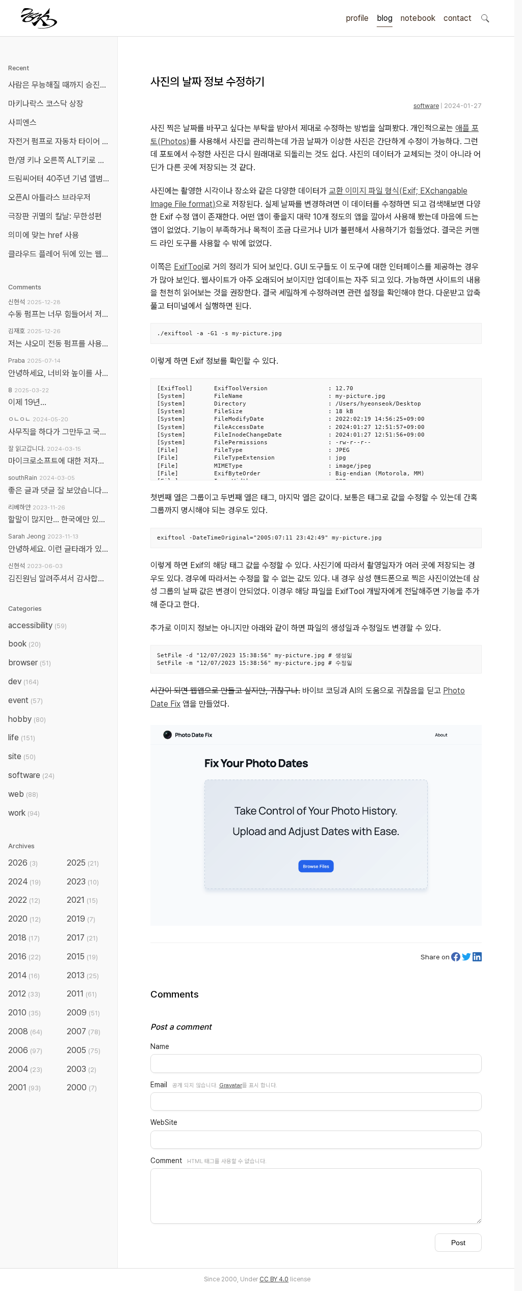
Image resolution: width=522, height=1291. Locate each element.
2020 (24, 919)
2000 (82, 1087)
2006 (25, 1050)
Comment (166, 1160)
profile (357, 18)
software (426, 106)
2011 (82, 994)
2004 (25, 1069)
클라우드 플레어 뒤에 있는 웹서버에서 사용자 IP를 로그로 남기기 (60, 254)
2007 (83, 1031)
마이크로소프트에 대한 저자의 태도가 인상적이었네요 (58, 461)
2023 (83, 881)
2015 (82, 956)
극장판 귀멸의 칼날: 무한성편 (55, 216)
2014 (24, 975)
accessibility (37, 625)
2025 (83, 863)
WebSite (163, 1122)
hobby (27, 719)
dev (23, 681)
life (21, 737)
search (485, 18)
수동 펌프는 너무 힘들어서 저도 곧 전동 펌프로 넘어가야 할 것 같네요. (58, 314)
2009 (83, 1012)
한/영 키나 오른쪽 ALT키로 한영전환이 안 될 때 (60, 160)
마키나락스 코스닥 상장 (46, 104)
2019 (81, 919)
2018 (24, 938)
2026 (23, 863)
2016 (24, 956)
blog (385, 18)
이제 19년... (27, 402)
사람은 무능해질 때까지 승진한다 (60, 85)
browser (29, 662)
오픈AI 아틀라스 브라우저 (49, 197)
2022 (24, 900)
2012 (24, 994)
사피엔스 (22, 122)
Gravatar (230, 1085)
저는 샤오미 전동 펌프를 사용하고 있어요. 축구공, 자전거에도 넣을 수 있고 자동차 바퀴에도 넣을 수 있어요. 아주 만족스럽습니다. (58, 343)
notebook (418, 18)
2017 (82, 938)
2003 (81, 1069)
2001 (24, 1087)
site (22, 756)
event (25, 700)
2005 (83, 1050)
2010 (24, 1012)
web (23, 794)
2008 (25, 1031)
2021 (82, 900)
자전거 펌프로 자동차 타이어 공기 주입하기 (60, 141)
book (24, 644)
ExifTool (188, 267)
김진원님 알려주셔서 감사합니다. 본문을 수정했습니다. (58, 578)
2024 (24, 881)
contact (457, 18)
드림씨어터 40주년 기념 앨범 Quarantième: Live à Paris (60, 178)
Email (158, 1085)
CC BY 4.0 (274, 1279)
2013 (83, 975)
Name (159, 1046)
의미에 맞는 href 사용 (43, 235)
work (24, 813)
